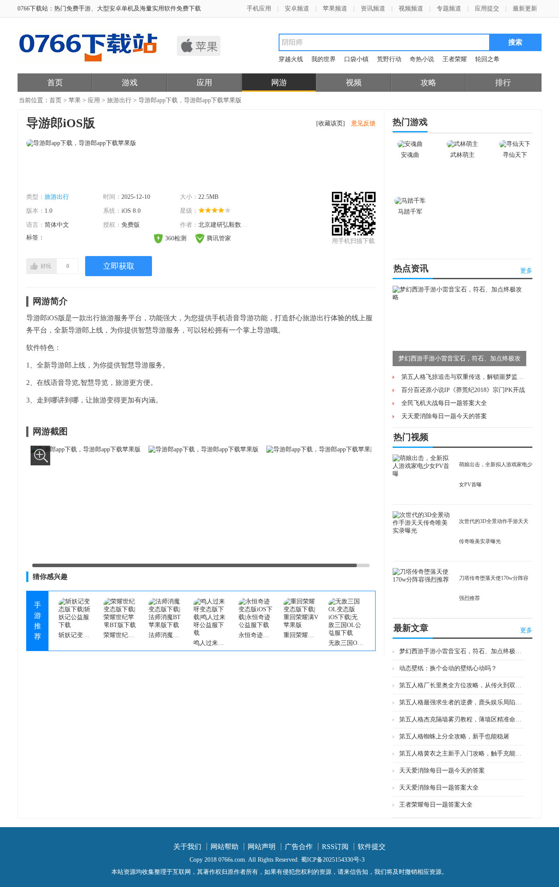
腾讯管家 (219, 238)
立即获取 (119, 266)
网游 (279, 82)
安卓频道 (297, 8)
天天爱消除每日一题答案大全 (439, 787)
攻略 (428, 82)
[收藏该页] (330, 123)
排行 (503, 82)
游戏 (130, 82)
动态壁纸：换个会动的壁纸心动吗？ (448, 668)
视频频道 (411, 8)
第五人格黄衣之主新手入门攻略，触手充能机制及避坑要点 (461, 753)
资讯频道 (373, 8)
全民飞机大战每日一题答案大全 (444, 403)
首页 (55, 82)
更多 (526, 270)
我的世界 (323, 59)
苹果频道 (335, 8)
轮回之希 (487, 59)
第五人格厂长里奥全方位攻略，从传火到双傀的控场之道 (461, 685)
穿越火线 (291, 59)
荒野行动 (389, 59)
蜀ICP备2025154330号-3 (333, 859)
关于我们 (187, 846)
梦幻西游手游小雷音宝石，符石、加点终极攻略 (461, 651)
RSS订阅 (335, 846)
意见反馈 (363, 123)
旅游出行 (119, 100)
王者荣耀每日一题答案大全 (436, 804)
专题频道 (449, 8)
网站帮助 (224, 846)
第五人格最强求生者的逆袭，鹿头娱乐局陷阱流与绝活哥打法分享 (461, 702)
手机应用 (259, 8)
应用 (204, 82)
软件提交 (372, 846)
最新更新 (525, 8)
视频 (354, 82)
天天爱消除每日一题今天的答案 (444, 416)
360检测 (175, 238)
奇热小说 (422, 59)
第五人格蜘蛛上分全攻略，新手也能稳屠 (454, 736)
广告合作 (299, 846)
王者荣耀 (454, 59)
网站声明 (262, 846)
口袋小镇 (356, 59)
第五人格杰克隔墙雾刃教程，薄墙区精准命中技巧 (461, 719)
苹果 (75, 100)
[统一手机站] (89, 61)
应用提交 (487, 8)
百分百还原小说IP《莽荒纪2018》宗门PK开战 (463, 390)
